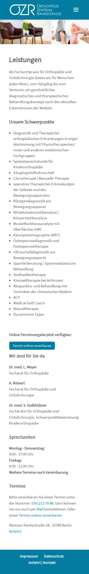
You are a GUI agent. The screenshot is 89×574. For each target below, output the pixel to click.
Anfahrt (15, 531)
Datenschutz (54, 556)
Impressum (29, 556)
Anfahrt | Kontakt (42, 562)
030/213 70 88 (42, 503)
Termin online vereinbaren (32, 345)
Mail (40, 509)
